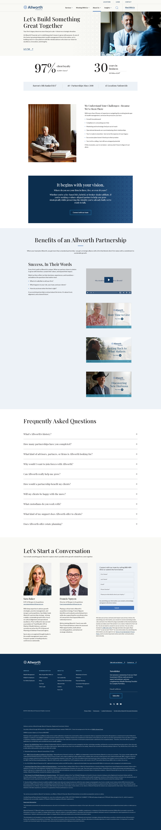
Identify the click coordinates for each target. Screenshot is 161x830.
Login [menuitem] (118, 2)
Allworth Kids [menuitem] (61, 683)
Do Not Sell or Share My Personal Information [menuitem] (126, 711)
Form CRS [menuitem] (60, 689)
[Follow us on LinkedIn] (111, 704)
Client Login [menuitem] (42, 686)
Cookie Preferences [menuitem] (106, 711)
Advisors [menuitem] (59, 674)
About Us (96, 8)
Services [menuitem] (26, 670)
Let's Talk (26, 49)
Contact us (130, 662)
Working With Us (82, 8)
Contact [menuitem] (128, 2)
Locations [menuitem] (106, 2)
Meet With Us (130, 7)
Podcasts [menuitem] (78, 677)
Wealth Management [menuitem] (29, 674)
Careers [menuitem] (59, 686)
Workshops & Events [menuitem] (81, 674)
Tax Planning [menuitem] (79, 686)
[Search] (117, 7)
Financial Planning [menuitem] (80, 680)
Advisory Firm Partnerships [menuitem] (64, 680)
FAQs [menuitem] (40, 680)
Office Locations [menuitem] (43, 677)
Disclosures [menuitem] (96, 711)
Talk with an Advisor (116, 662)
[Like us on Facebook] (117, 704)
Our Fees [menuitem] (41, 683)
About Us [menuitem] (60, 670)
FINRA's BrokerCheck (97, 729)
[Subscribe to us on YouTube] (121, 704)
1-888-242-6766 (107, 628)
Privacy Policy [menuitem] (87, 711)
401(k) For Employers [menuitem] (28, 677)
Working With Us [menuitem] (44, 670)
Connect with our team (80, 212)
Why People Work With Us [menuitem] (46, 674)
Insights (107, 8)
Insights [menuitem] (79, 670)
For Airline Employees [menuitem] (29, 680)
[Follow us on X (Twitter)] (114, 704)
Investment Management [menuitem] (82, 683)
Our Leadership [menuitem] (61, 677)
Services (68, 8)
